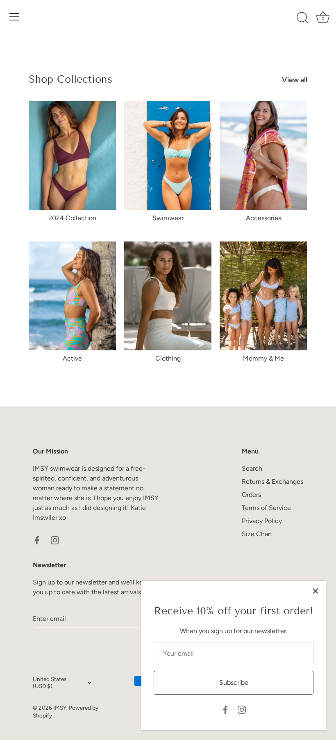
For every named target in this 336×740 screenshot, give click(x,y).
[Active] (72, 295)
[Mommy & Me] (263, 295)
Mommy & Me (263, 358)
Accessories (263, 218)
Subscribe (233, 682)
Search (252, 468)
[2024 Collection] (72, 155)
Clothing (168, 358)
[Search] (302, 18)
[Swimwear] (167, 155)
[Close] (315, 591)
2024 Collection (72, 218)
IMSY (59, 707)
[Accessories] (263, 155)
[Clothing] (167, 295)
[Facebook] (225, 709)
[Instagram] (242, 709)
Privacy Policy (262, 521)
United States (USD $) (49, 682)
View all (294, 79)
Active (72, 358)
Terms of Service (266, 508)
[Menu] (14, 17)
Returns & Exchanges (272, 481)
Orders (251, 495)
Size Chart (257, 534)
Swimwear (168, 218)
